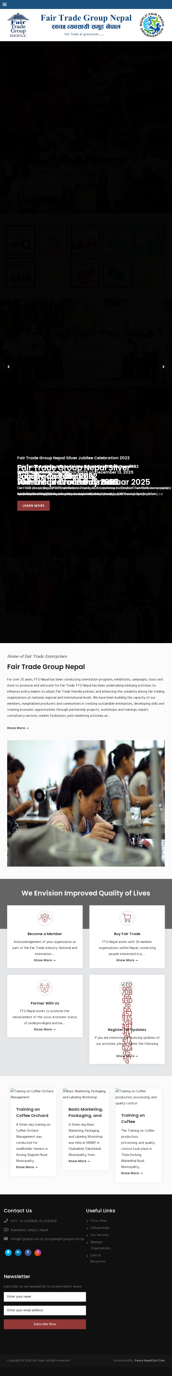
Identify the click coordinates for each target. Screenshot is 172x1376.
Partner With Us (45, 1003)
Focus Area (98, 1221)
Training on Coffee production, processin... (133, 1119)
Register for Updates (127, 1029)
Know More (16, 728)
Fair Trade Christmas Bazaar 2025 (83, 482)
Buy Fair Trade (127, 933)
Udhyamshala (99, 1228)
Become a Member (45, 933)
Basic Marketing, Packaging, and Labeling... (86, 1113)
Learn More (33, 505)
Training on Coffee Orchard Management (32, 1113)
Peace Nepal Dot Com (150, 1360)
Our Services (99, 1235)
